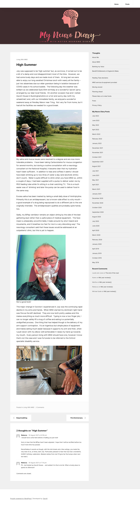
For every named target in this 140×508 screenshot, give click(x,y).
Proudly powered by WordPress (20, 498)
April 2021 (95, 184)
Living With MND (22, 59)
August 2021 (96, 166)
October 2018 (97, 258)
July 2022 (95, 116)
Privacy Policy (97, 105)
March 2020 (96, 235)
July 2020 (95, 221)
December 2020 (97, 198)
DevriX (45, 498)
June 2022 (95, 120)
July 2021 (95, 171)
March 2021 (96, 189)
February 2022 (97, 139)
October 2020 (97, 207)
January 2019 (96, 253)
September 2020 (98, 212)
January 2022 (96, 143)
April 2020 (95, 230)
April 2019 (95, 249)
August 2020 (96, 217)
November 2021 (97, 152)
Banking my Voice (98, 66)
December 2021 (97, 148)
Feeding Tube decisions (100, 78)
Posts (127, 4)
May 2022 (95, 125)
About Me (95, 57)
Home (116, 4)
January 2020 (97, 244)
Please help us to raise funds (101, 96)
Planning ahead (97, 91)
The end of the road (112, 273)
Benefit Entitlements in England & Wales (105, 71)
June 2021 (95, 175)
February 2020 (97, 239)
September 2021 (97, 162)
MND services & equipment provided (104, 82)
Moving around (97, 87)
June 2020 (95, 226)
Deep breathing (21, 418)
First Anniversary (77, 418)
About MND (96, 62)
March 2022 (96, 134)
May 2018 (95, 262)
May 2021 (95, 180)
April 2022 (95, 129)
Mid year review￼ (105, 277)
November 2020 (97, 203)
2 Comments (40, 407)
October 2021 (96, 157)
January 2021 (96, 194)
